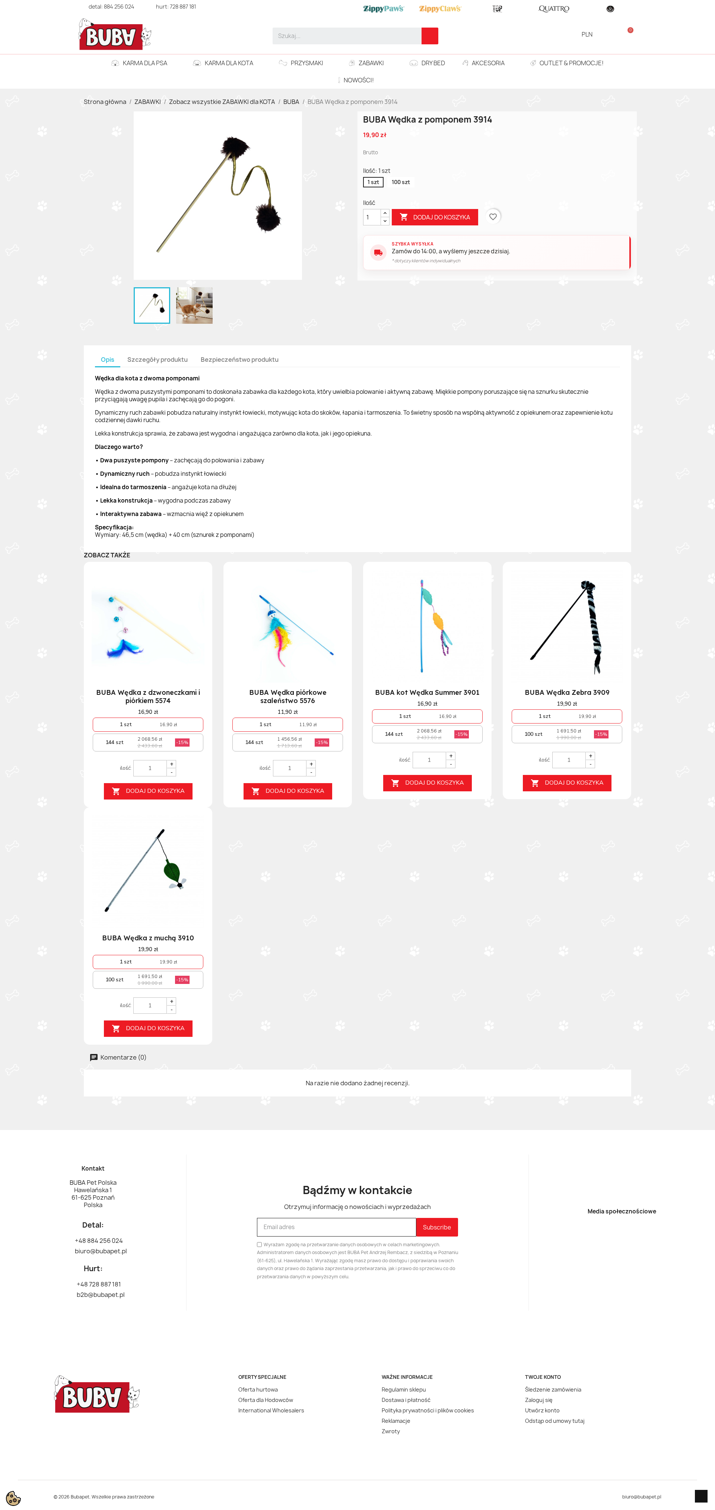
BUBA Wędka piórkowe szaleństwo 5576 (288, 696)
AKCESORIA (488, 63)
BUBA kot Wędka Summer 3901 (427, 692)
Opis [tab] (107, 359)
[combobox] (342, 36)
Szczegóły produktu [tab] (157, 359)
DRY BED (433, 63)
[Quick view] (194, 615)
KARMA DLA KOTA (229, 63)
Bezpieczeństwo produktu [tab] (240, 359)
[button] (627, 34)
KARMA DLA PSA (145, 63)
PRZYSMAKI (307, 63)
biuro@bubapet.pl (641, 1497)
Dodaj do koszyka (435, 216)
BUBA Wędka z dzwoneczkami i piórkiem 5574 (148, 696)
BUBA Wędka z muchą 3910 (148, 938)
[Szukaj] (430, 36)
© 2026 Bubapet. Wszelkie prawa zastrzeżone (104, 1497)
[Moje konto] (615, 34)
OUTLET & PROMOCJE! (572, 63)
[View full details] (194, 584)
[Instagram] (635, 1235)
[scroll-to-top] (701, 1496)
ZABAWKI (371, 63)
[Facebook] (609, 1235)
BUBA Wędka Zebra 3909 (567, 692)
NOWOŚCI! (359, 80)
